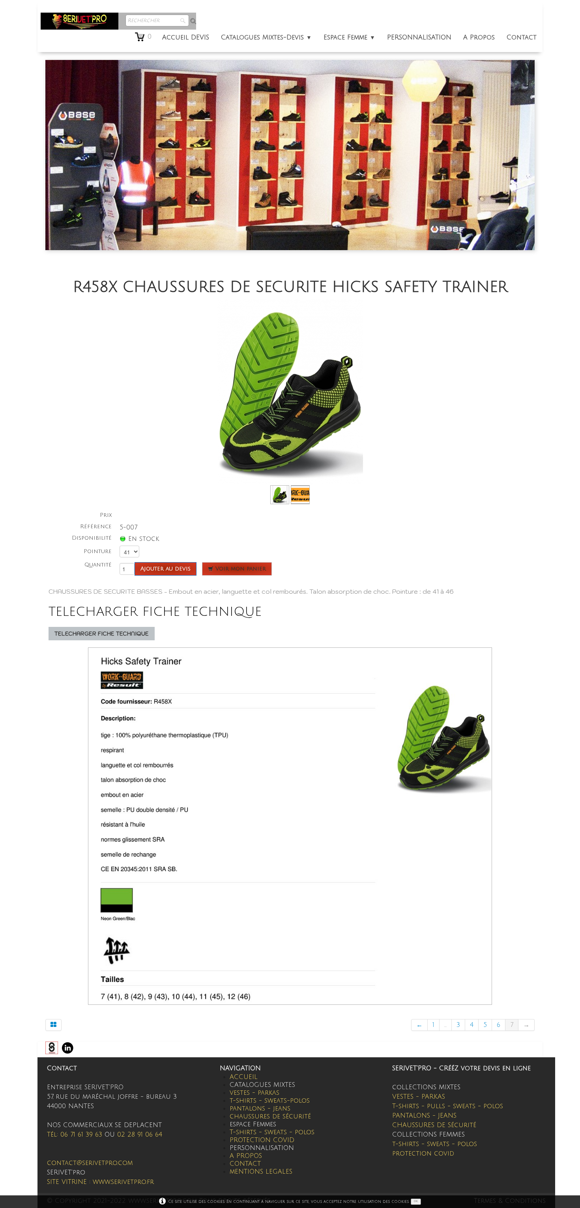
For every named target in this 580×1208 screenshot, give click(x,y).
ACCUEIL (244, 1077)
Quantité (98, 565)
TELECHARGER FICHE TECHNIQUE (101, 633)
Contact (522, 37)
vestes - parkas (254, 1092)
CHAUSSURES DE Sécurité (434, 1125)
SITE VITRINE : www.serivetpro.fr (100, 1182)
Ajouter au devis (165, 569)
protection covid (423, 1153)
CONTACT (245, 1163)
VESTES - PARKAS (418, 1096)
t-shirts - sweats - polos (434, 1144)
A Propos (479, 37)
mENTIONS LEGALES (261, 1171)
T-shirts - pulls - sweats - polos (447, 1106)
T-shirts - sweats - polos (272, 1132)
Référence (96, 526)
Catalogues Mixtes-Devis (266, 37)
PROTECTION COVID (262, 1140)
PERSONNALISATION (419, 37)
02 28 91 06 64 (139, 1134)
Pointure (98, 551)
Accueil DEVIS (185, 37)
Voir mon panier (239, 569)
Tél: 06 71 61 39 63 (74, 1134)
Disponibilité (92, 538)
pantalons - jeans (260, 1108)
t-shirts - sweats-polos (270, 1100)
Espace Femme (349, 37)
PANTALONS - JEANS (424, 1115)
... (445, 1024)
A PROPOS (246, 1155)
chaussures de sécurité (270, 1116)
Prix (106, 515)
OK (416, 1201)
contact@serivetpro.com (90, 1163)
